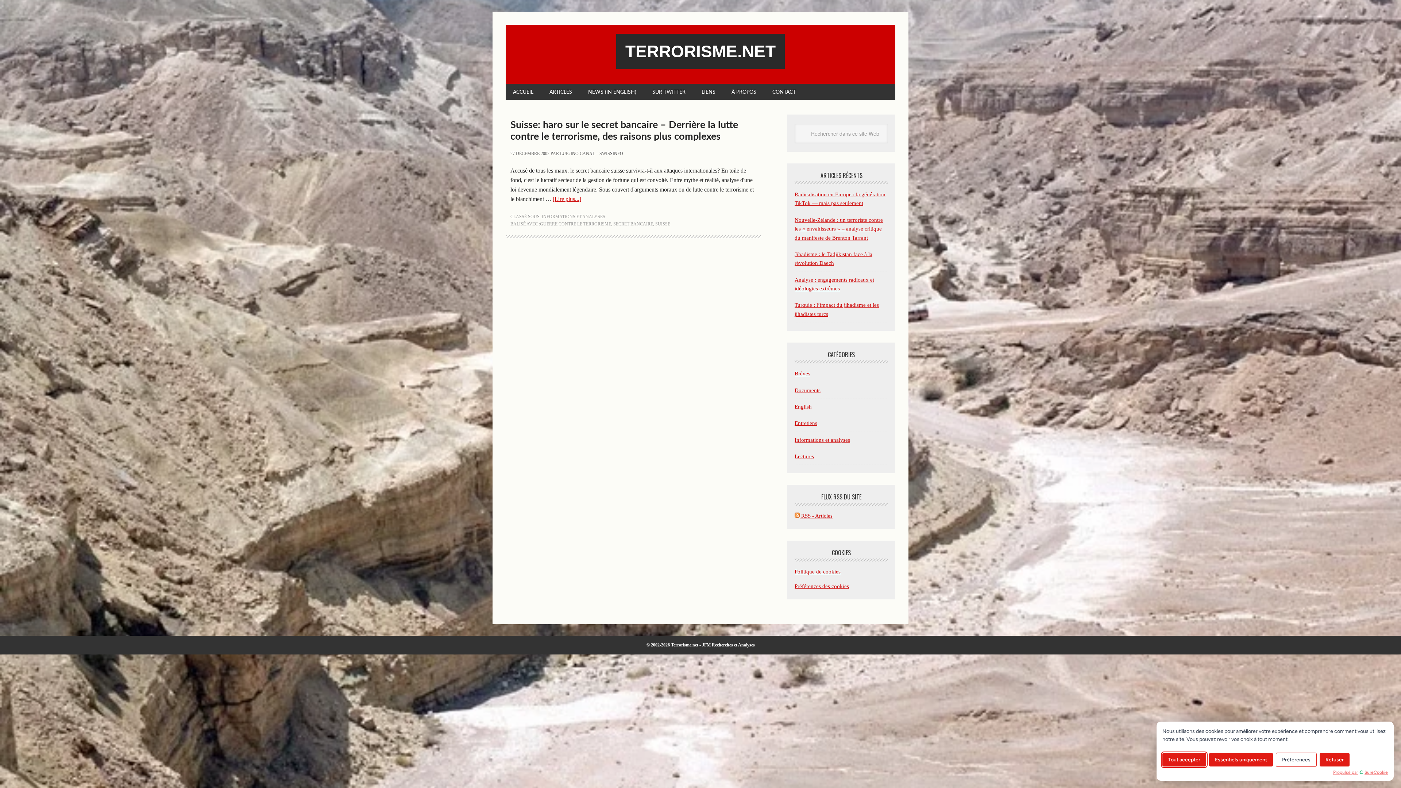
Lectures (804, 456)
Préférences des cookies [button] (822, 586)
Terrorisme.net (700, 51)
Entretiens (806, 423)
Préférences (1296, 760)
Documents (808, 390)
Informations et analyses (573, 216)
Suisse (662, 224)
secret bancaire (633, 224)
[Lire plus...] (567, 199)
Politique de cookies (818, 572)
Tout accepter (1184, 760)
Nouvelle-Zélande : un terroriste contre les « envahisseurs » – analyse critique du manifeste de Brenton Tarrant (839, 229)
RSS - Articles (816, 516)
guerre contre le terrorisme (575, 224)
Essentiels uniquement (1241, 760)
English (803, 407)
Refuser (1334, 760)
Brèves (802, 373)
